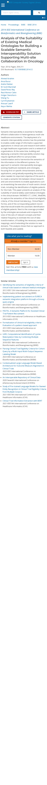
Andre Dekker (7, 84)
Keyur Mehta (6, 106)
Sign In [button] (32, 241)
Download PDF (12, 112)
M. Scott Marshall (8, 87)
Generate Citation (11, 117)
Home (3, 24)
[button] (43, 17)
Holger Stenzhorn (8, 95)
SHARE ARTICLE (32, 112)
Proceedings (13, 24)
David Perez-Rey (8, 89)
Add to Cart (13, 262)
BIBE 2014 (32, 24)
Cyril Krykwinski (7, 101)
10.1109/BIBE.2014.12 (23, 69)
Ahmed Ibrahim (7, 78)
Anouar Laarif (7, 103)
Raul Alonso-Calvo (8, 92)
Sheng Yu (5, 98)
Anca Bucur (6, 81)
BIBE (23, 24)
